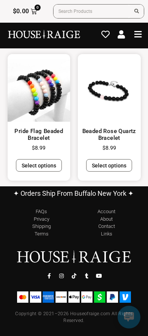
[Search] (136, 11)
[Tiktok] (74, 276)
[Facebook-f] (49, 276)
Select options (39, 166)
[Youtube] (99, 276)
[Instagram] (61, 276)
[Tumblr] (86, 276)
